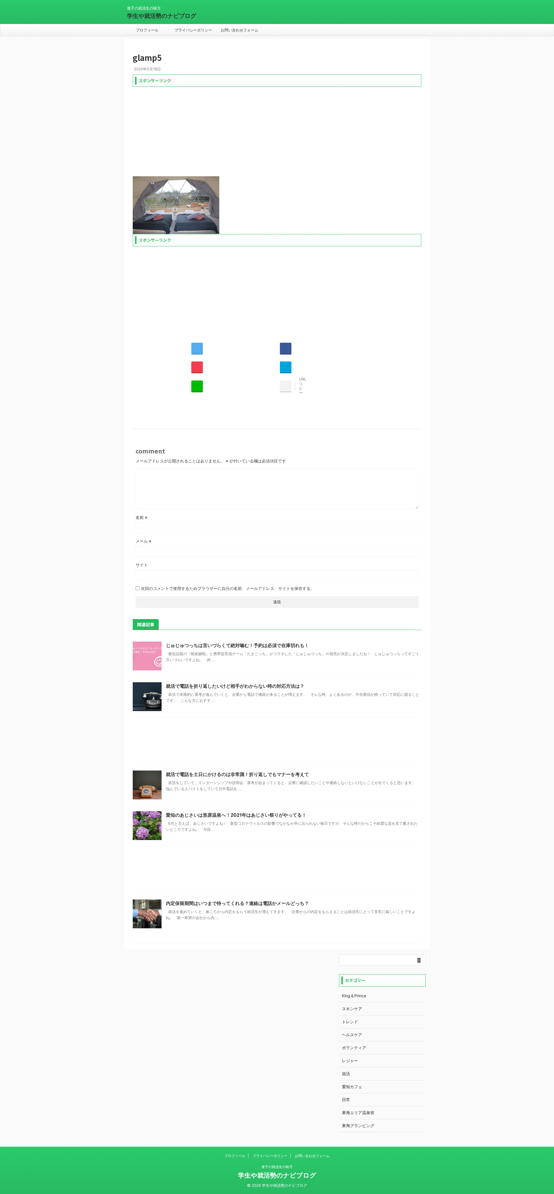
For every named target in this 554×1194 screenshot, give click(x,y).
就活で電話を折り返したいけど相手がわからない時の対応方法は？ (235, 686)
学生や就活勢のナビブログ (161, 15)
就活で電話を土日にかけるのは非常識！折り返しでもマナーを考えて (237, 774)
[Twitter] (197, 348)
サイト (142, 564)
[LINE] (197, 385)
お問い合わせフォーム (239, 30)
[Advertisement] (277, 130)
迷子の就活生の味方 (277, 1167)
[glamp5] (285, 366)
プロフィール (147, 30)
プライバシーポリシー (193, 30)
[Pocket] (197, 366)
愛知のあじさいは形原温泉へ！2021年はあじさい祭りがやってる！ (236, 815)
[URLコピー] (285, 385)
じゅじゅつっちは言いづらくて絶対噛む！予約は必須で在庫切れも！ (237, 645)
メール (143, 541)
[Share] (285, 348)
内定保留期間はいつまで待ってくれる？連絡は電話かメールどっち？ (237, 903)
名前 (141, 517)
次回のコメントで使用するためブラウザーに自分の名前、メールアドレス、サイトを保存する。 (228, 588)
